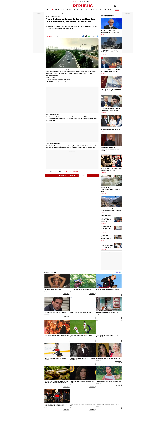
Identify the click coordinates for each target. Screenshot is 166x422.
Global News (103, 172)
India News (103, 131)
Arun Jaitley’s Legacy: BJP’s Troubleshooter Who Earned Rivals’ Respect (110, 149)
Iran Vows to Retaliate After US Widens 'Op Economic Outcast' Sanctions (111, 70)
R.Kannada (90, 1)
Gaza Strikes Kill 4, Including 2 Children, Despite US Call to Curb (109, 51)
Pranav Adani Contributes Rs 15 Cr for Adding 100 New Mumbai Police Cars (111, 129)
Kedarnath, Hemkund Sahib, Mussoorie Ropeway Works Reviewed (111, 209)
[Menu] (114, 6)
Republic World (75, 1)
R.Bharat (81, 1)
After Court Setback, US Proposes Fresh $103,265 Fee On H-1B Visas (111, 169)
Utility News (49, 36)
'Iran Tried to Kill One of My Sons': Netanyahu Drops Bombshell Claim (110, 31)
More (116, 9)
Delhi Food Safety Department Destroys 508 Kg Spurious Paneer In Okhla (110, 189)
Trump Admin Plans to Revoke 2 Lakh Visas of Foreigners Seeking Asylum (111, 90)
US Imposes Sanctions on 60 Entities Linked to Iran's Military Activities (110, 109)
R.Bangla (85, 1)
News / (45, 13)
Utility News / (50, 13)
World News (103, 34)
